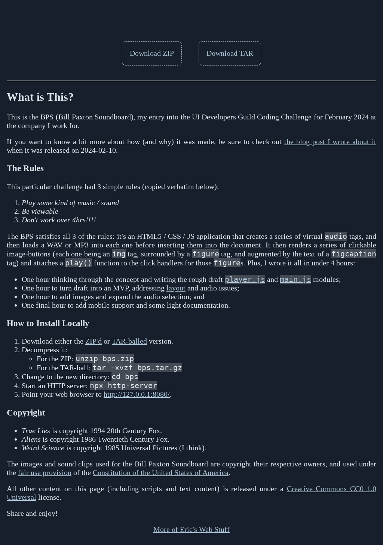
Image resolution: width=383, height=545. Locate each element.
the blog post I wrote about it (330, 141)
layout (176, 288)
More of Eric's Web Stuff (191, 529)
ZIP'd (93, 341)
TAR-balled (129, 341)
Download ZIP (152, 53)
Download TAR (229, 53)
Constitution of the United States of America (161, 472)
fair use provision (44, 472)
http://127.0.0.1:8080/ (137, 394)
